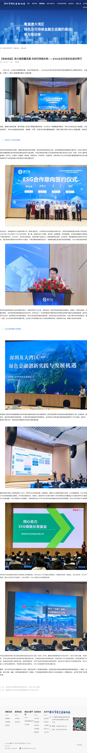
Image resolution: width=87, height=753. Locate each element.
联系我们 (36, 732)
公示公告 (46, 732)
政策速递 (7, 718)
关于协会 (36, 718)
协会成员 (46, 722)
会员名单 (46, 718)
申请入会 (46, 728)
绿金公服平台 (51, 3)
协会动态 (23, 48)
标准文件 (7, 725)
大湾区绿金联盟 (61, 3)
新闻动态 (42, 3)
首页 (28, 3)
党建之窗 (78, 3)
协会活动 (36, 725)
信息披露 (36, 728)
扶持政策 (7, 722)
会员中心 (47, 712)
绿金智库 (71, 3)
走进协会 (37, 712)
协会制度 (36, 722)
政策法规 (34, 3)
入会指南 (46, 725)
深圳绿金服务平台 (29, 721)
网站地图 (79, 745)
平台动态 (27, 724)
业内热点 (17, 718)
